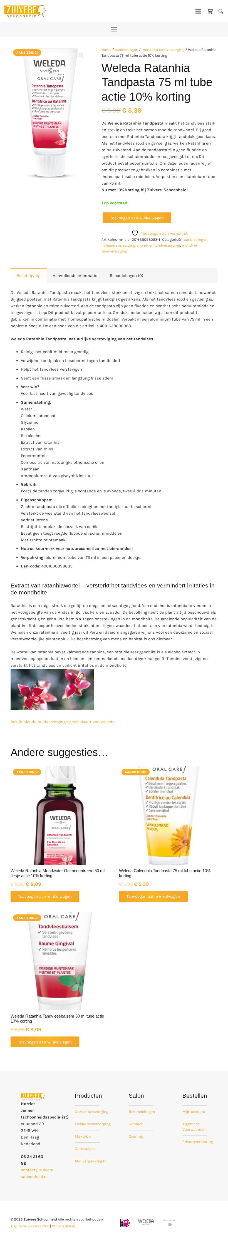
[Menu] (198, 11)
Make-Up (83, 1136)
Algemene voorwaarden (30, 1226)
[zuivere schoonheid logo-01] (25, 11)
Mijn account (193, 1111)
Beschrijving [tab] (28, 275)
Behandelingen (142, 1111)
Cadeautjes (85, 1148)
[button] (220, 11)
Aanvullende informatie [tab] (75, 275)
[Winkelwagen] (209, 11)
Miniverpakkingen (90, 1161)
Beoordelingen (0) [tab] (126, 275)
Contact (136, 1124)
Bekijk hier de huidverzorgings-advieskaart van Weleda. (63, 721)
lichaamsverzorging (118, 245)
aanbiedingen (126, 50)
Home (106, 50)
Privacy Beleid (63, 1226)
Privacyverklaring (197, 1141)
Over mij (136, 1136)
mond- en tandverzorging (163, 50)
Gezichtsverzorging (91, 1111)
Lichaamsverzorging (93, 1124)
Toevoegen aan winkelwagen (137, 217)
